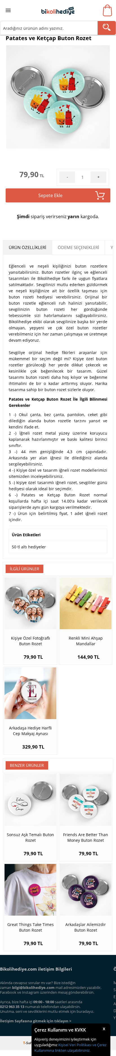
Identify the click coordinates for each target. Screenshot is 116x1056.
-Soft (28, 1043)
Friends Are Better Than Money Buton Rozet (85, 837)
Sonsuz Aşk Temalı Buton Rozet (30, 837)
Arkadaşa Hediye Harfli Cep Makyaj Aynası (30, 730)
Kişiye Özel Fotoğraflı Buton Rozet (30, 640)
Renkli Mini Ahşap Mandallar (86, 640)
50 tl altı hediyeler (29, 546)
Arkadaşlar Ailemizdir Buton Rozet (85, 927)
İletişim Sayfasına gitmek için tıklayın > (35, 1020)
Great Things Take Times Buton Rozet (30, 927)
